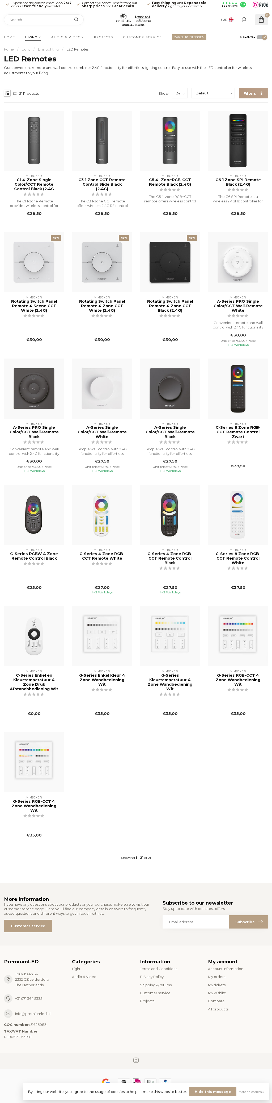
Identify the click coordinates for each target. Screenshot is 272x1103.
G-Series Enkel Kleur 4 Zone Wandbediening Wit (102, 680)
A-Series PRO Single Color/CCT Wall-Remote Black (34, 432)
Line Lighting (48, 49)
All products (218, 1009)
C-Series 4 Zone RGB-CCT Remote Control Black (170, 558)
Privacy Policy (152, 977)
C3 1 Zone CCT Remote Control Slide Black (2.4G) (102, 184)
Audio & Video (66, 37)
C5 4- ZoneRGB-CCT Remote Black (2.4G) (170, 182)
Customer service (142, 37)
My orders (216, 977)
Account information (225, 969)
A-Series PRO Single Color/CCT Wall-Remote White (238, 306)
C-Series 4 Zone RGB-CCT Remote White (102, 556)
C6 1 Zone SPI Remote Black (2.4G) (238, 182)
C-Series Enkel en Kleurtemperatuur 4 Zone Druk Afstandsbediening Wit (34, 682)
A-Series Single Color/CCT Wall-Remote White (102, 432)
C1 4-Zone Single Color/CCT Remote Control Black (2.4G (34, 184)
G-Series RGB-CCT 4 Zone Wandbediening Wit (238, 680)
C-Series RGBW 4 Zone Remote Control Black (34, 556)
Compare (216, 1001)
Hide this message (213, 1091)
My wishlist (217, 993)
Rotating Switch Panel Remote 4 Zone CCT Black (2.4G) (170, 306)
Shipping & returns (156, 985)
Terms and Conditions (158, 969)
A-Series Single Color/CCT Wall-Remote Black (170, 432)
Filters (250, 93)
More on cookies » (251, 1092)
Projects (103, 37)
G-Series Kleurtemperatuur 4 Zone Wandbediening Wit (170, 682)
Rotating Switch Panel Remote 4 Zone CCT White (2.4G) (102, 306)
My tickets (217, 985)
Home (9, 37)
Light (31, 37)
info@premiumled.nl (32, 1014)
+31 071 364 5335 (28, 998)
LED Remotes (77, 49)
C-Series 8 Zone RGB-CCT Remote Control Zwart (238, 432)
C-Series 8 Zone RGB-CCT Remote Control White (238, 558)
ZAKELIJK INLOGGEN (189, 37)
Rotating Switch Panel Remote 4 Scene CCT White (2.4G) (34, 306)
